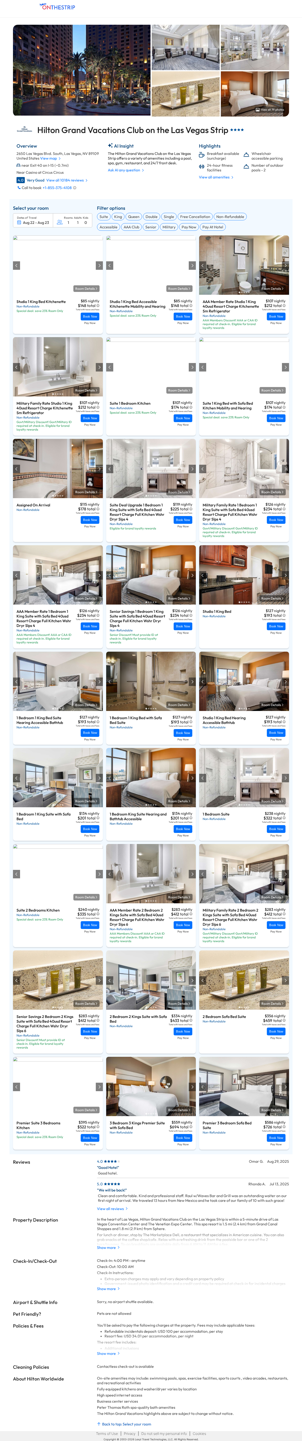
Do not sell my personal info (164, 1433)
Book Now (90, 316)
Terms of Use (107, 1433)
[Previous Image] (17, 265)
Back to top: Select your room (126, 1424)
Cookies (199, 1433)
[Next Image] (99, 265)
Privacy (129, 1433)
